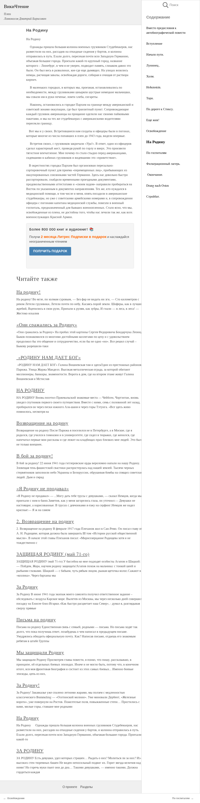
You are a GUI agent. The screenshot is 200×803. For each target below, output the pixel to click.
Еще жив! (152, 120)
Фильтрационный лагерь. (163, 163)
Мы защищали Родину (40, 652)
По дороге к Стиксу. (160, 109)
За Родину (27, 587)
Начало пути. (155, 54)
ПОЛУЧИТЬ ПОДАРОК (50, 251)
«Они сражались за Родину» (46, 324)
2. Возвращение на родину (45, 521)
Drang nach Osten (157, 185)
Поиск (170, 5)
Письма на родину (36, 619)
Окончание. (154, 174)
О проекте (69, 787)
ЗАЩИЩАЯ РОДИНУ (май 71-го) (52, 554)
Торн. (150, 98)
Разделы (86, 787)
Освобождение (156, 131)
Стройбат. (153, 196)
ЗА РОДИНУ (30, 750)
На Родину (27, 718)
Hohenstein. (153, 87)
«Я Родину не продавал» (42, 488)
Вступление (154, 43)
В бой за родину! (34, 456)
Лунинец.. (153, 65)
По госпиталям (156, 153)
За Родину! (28, 685)
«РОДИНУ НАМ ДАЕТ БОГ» (48, 357)
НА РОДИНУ (30, 390)
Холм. (150, 76)
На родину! (28, 292)
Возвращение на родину (42, 423)
